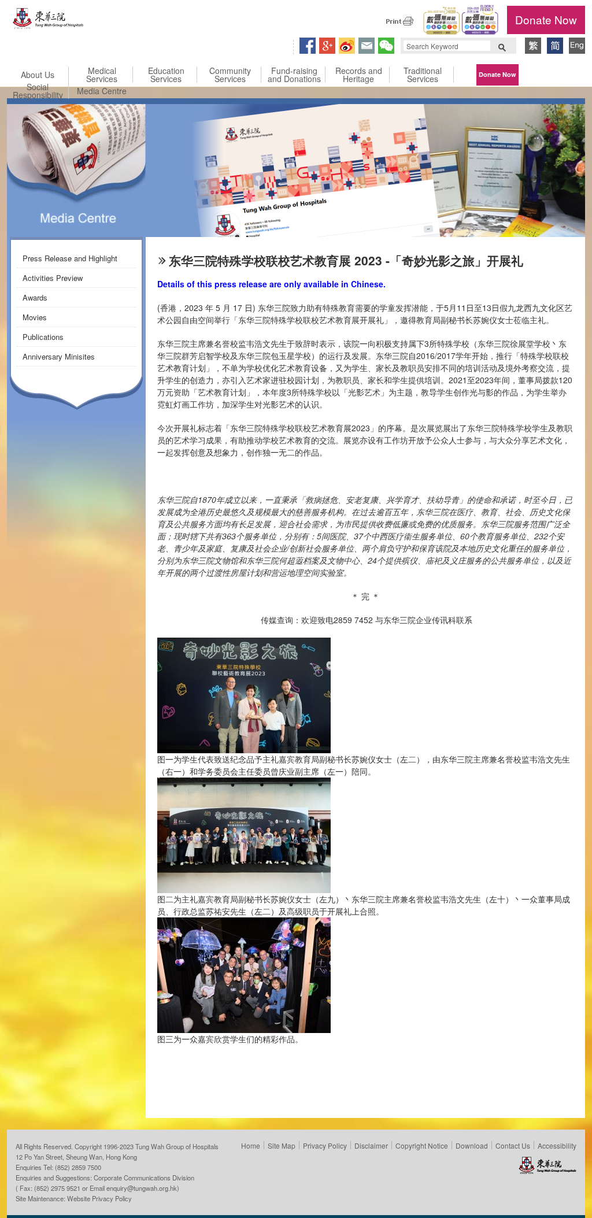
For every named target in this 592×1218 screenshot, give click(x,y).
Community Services (230, 74)
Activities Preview (53, 277)
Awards (35, 297)
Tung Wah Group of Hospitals (48, 21)
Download (472, 1145)
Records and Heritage (358, 74)
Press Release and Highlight (70, 258)
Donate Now (546, 19)
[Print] (399, 21)
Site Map (281, 1145)
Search (501, 46)
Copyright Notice (421, 1145)
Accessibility (557, 1145)
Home (250, 1145)
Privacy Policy (325, 1145)
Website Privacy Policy (99, 1198)
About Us (37, 74)
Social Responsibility (38, 91)
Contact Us (512, 1145)
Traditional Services (423, 74)
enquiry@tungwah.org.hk (141, 1188)
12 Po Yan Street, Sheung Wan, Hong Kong (76, 1156)
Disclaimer (371, 1145)
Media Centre (102, 91)
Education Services (166, 74)
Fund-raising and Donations (294, 74)
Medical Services (101, 74)
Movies (35, 317)
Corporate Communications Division (144, 1177)
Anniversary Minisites (59, 356)
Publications (43, 336)
